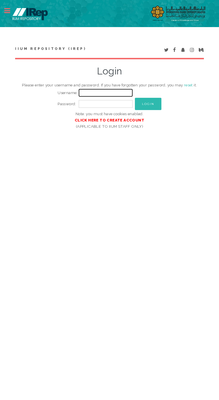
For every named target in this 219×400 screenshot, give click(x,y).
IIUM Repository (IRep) (50, 49)
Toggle (10, 10)
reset (188, 85)
